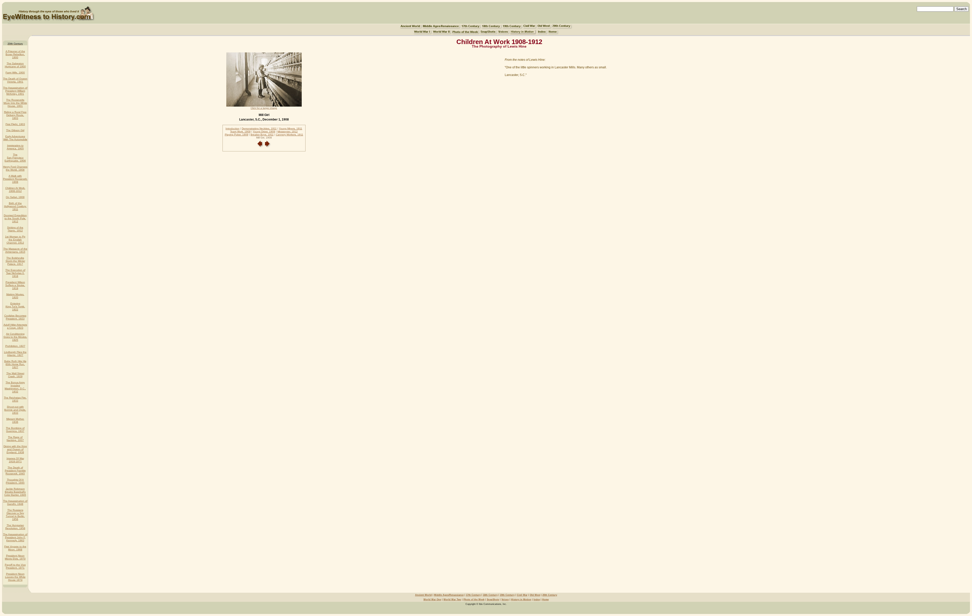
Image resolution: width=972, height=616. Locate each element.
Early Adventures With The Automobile (15, 138)
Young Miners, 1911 (290, 128)
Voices (505, 599)
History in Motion (521, 599)
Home (545, 599)
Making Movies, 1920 (15, 296)
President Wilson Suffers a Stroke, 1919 (15, 285)
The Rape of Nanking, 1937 (15, 439)
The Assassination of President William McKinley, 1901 (15, 90)
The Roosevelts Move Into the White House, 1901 (15, 102)
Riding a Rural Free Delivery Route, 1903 (15, 115)
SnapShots (493, 599)
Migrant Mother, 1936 (15, 420)
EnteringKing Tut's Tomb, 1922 (15, 306)
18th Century (490, 595)
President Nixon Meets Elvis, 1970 (15, 557)
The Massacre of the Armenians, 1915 (15, 250)
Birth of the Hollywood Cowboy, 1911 (15, 206)
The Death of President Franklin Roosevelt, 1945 (15, 470)
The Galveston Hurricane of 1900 (15, 65)
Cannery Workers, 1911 (289, 134)
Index (537, 599)
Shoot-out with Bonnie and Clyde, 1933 (15, 409)
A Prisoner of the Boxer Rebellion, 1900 (15, 54)
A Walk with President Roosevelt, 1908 (15, 178)
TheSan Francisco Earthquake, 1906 (15, 157)
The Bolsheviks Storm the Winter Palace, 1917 (15, 260)
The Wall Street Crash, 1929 (15, 375)
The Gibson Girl (15, 130)
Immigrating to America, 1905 (15, 147)
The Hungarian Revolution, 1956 (15, 527)
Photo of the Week (473, 599)
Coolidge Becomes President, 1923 (15, 317)
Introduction (232, 128)
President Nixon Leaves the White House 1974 (15, 576)
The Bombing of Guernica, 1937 (15, 429)
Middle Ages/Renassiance (449, 595)
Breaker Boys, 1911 (262, 134)
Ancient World (423, 595)
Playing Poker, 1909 (236, 134)
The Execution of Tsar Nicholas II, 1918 (15, 273)
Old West (535, 595)
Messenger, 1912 (287, 131)
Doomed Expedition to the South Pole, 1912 (15, 218)
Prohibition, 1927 (15, 346)
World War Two (452, 599)
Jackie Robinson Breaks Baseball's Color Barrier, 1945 (15, 491)
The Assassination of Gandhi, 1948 (15, 502)
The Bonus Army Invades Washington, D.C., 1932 (15, 387)
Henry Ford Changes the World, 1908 (15, 168)
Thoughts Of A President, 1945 (15, 481)
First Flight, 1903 (15, 124)
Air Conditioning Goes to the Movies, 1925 (15, 336)
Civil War (522, 595)
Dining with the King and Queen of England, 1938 (15, 449)
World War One (432, 599)
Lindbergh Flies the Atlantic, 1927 (15, 353)
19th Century (507, 595)
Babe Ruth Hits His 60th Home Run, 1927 (15, 364)
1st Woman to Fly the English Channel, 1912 (15, 239)
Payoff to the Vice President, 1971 (15, 566)
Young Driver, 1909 (264, 131)
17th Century (473, 595)
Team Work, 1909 (240, 131)
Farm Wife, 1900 (15, 72)
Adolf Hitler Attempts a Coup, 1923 (15, 326)
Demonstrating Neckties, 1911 (259, 128)
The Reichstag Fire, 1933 (15, 399)
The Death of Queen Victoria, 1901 (15, 80)
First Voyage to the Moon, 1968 (15, 548)
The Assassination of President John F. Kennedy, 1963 (15, 537)
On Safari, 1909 (15, 197)
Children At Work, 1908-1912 (15, 189)
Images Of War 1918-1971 (15, 460)
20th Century (549, 595)
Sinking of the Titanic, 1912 (15, 229)
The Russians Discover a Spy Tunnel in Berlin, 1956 (15, 515)
